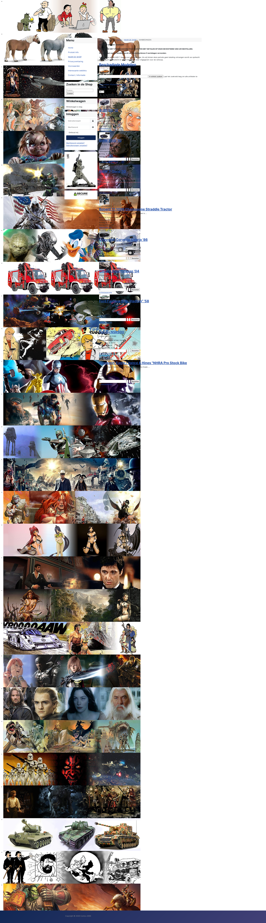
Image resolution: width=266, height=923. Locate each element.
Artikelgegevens (105, 131)
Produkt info (73, 52)
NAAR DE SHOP (75, 57)
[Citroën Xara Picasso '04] (104, 266)
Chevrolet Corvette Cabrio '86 (123, 240)
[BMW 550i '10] (104, 135)
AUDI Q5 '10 (108, 110)
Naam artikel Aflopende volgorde (112, 84)
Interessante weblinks (77, 71)
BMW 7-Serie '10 (112, 171)
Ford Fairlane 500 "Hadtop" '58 (124, 301)
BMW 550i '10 (110, 140)
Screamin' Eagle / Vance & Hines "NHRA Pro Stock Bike (143, 363)
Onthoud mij (73, 132)
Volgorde (102, 87)
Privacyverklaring (75, 61)
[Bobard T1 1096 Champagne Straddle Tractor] (104, 199)
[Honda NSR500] (104, 327)
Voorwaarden (74, 66)
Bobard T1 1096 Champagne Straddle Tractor (135, 209)
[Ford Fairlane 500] (104, 296)
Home (70, 48)
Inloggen (81, 138)
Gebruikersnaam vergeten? (76, 145)
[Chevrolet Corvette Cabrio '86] (104, 234)
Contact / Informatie (76, 75)
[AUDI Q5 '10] (104, 102)
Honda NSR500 (111, 332)
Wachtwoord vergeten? (75, 143)
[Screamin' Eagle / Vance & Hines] (104, 358)
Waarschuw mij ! (105, 128)
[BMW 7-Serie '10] (104, 166)
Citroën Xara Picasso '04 (119, 271)
